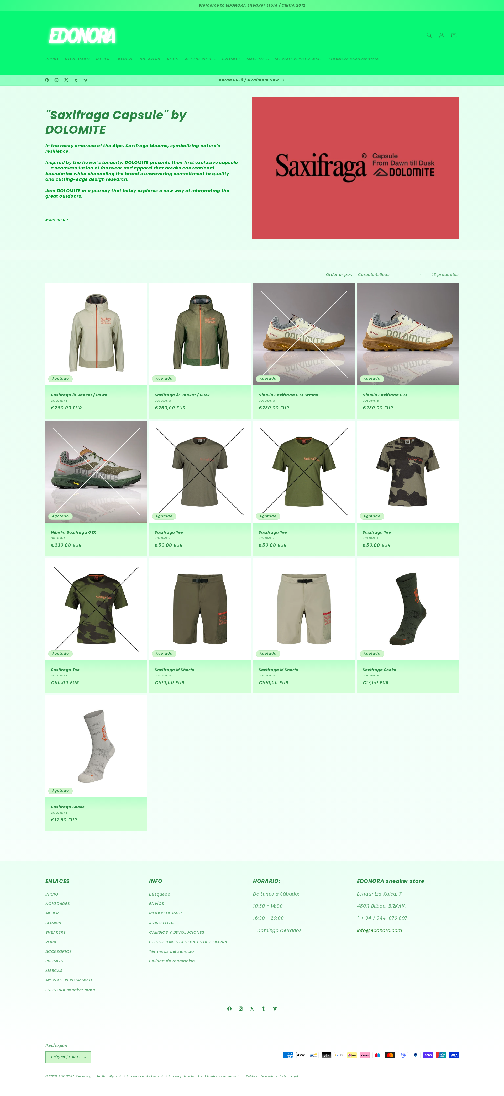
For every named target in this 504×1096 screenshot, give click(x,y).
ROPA (51, 942)
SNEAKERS (55, 932)
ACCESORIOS (58, 951)
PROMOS (54, 961)
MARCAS (54, 970)
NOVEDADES (57, 903)
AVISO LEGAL (162, 922)
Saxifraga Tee (169, 532)
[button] (200, 59)
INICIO (52, 894)
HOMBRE (53, 922)
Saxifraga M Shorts (174, 669)
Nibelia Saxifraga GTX (385, 395)
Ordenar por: (339, 274)
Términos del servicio (171, 951)
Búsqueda (159, 894)
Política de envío (260, 1076)
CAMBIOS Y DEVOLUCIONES (176, 932)
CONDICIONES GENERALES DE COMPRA (188, 942)
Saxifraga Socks (379, 669)
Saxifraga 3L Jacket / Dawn (79, 395)
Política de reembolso (172, 961)
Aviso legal (289, 1076)
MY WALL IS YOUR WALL (69, 980)
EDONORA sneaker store (70, 989)
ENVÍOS (156, 903)
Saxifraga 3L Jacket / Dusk (182, 395)
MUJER (52, 913)
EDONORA (67, 1076)
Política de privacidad (180, 1076)
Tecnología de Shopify (95, 1076)
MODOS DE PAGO (166, 913)
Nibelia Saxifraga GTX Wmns (288, 395)
